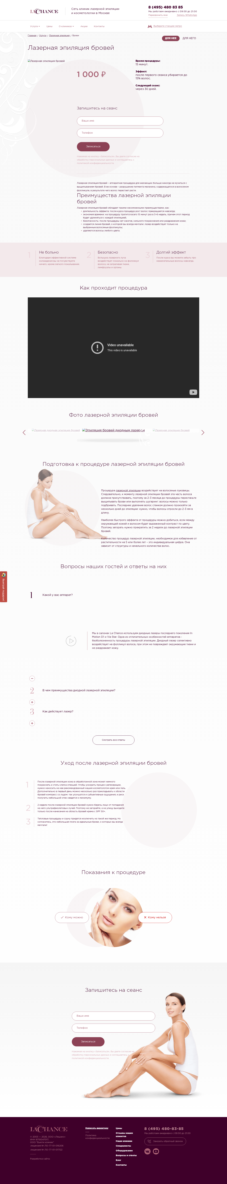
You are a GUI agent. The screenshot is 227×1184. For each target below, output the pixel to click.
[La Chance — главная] (44, 11)
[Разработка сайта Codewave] (60, 1158)
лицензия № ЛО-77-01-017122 (46, 1150)
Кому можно (74, 917)
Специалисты (123, 1146)
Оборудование (124, 1151)
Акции (84, 26)
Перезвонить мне (158, 15)
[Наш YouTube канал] (156, 1151)
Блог (118, 1160)
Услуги (34, 26)
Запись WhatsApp (187, 15)
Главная (32, 35)
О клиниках (65, 26)
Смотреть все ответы (113, 740)
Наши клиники (124, 1141)
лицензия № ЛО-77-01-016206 (46, 1146)
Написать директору (96, 1128)
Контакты (99, 26)
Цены (49, 26)
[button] (113, 594)
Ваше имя (88, 121)
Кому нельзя (157, 917)
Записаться (93, 146)
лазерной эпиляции (128, 490)
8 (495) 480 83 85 (165, 7)
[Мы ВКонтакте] (147, 1151)
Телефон (87, 133)
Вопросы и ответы (126, 1155)
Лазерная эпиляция (59, 35)
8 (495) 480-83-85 (164, 1129)
